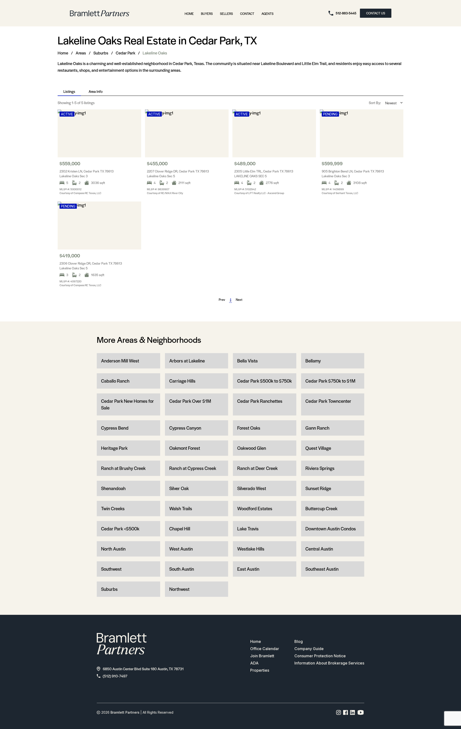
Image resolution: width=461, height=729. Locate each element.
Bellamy (313, 360)
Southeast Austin (322, 569)
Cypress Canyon (185, 428)
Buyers (207, 13)
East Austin (248, 569)
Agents (267, 13)
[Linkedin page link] (352, 712)
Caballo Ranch (115, 381)
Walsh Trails (180, 508)
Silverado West (251, 488)
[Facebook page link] (345, 712)
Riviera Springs (319, 468)
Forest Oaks (248, 428)
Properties (259, 670)
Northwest (179, 589)
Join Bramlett (262, 655)
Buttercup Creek (321, 508)
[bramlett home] (100, 13)
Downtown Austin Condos (330, 528)
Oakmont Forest (184, 448)
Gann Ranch (317, 428)
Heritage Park (114, 448)
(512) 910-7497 (115, 675)
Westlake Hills (250, 548)
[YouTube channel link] (360, 712)
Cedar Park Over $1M (190, 401)
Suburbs (100, 53)
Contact (247, 13)
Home (189, 13)
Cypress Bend (114, 428)
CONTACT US (375, 13)
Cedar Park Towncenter (328, 401)
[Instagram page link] (338, 712)
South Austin (181, 569)
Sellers (226, 13)
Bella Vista (247, 360)
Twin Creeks (113, 508)
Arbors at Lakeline (187, 360)
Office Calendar (264, 648)
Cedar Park (125, 53)
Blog (298, 641)
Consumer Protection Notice (320, 655)
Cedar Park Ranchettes (259, 401)
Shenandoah (113, 488)
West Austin (181, 548)
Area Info (96, 91)
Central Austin (319, 548)
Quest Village (318, 448)
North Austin (113, 548)
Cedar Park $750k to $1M (330, 381)
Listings (69, 91)
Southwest (111, 569)
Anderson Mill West (120, 360)
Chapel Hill (179, 528)
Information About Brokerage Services (329, 663)
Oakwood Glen (251, 448)
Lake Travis (248, 528)
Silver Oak (179, 488)
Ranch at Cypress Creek (192, 468)
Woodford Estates (254, 508)
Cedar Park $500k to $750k (264, 381)
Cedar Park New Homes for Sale (127, 404)
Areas (81, 53)
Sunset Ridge (318, 488)
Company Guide (309, 648)
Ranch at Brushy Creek (123, 468)
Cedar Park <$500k (120, 528)
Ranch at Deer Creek (257, 468)
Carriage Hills (182, 381)
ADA (254, 663)
